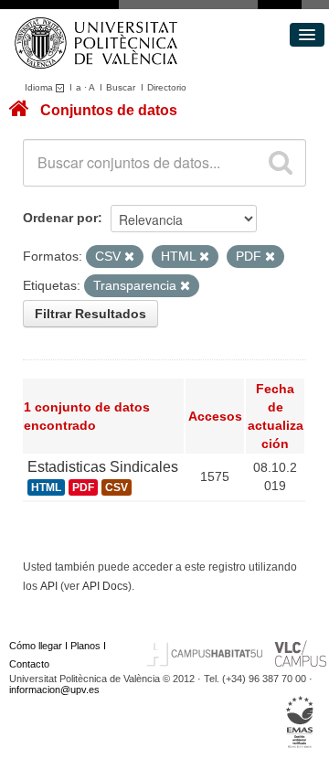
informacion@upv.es (54, 689)
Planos (85, 645)
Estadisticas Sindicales (102, 467)
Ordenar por (60, 217)
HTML (46, 487)
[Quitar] (129, 256)
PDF (83, 487)
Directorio (166, 87)
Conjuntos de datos (108, 110)
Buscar (120, 87)
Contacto (29, 663)
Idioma (40, 87)
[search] (280, 162)
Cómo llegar (35, 645)
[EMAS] (300, 721)
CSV (116, 487)
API (49, 586)
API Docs (105, 586)
